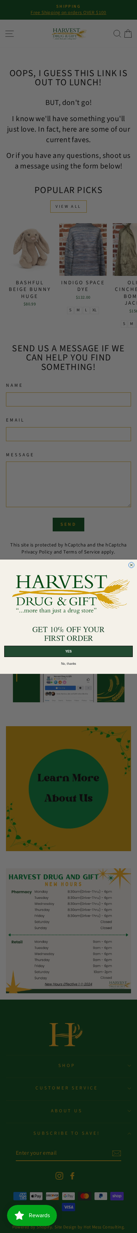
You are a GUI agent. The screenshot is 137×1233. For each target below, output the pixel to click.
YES (68, 651)
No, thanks (68, 663)
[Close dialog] (131, 565)
